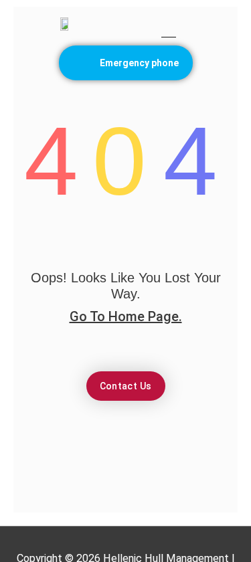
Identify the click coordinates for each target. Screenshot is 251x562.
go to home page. (126, 316)
